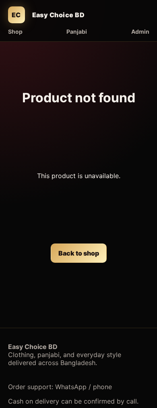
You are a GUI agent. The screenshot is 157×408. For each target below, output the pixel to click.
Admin (140, 31)
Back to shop (78, 253)
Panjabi (76, 31)
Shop (15, 31)
